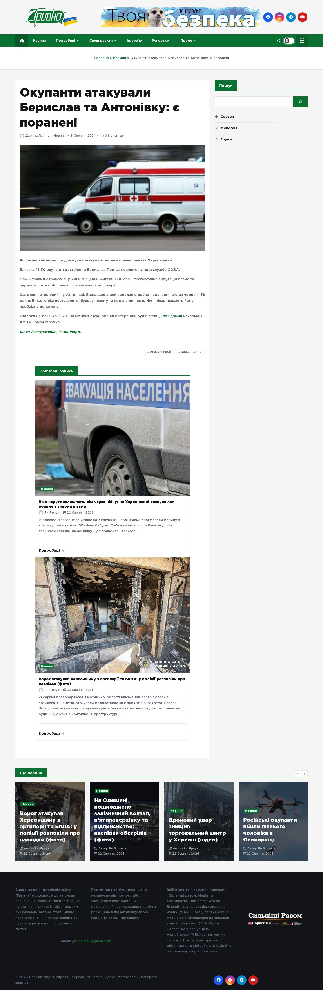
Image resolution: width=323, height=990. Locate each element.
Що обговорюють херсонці (266, 810)
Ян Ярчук (51, 512)
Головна (101, 58)
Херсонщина (191, 352)
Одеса (226, 139)
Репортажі (161, 40)
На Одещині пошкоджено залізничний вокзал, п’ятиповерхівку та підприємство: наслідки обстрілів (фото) (48, 820)
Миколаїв (229, 128)
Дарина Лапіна (37, 135)
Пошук (225, 85)
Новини (39, 40)
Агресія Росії (160, 352)
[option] (50, 821)
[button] (298, 773)
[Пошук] (300, 101)
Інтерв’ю (134, 40)
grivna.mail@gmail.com (91, 941)
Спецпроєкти (101, 40)
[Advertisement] (261, 182)
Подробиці (65, 40)
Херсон (227, 116)
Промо (186, 40)
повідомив (172, 316)
